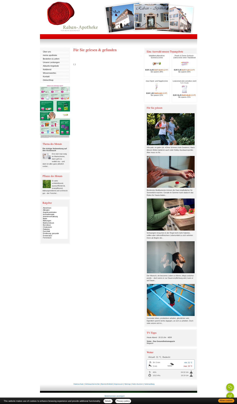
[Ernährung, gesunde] (55, 233)
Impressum (118, 384)
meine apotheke (50, 55)
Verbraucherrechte (92, 384)
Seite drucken (137, 384)
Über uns (47, 52)
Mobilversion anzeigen (115, 396)
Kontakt (46, 76)
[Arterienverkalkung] (55, 216)
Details (108, 401)
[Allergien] (55, 210)
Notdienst (47, 69)
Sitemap (127, 384)
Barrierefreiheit (107, 384)
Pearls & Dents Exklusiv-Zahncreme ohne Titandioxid (184, 64)
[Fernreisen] (55, 238)
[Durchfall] (55, 231)
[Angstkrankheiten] (55, 212)
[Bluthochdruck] (55, 223)
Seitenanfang (149, 384)
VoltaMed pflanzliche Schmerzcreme (156, 64)
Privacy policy (123, 401)
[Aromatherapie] (55, 214)
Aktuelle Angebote (51, 66)
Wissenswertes (49, 73)
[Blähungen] (55, 221)
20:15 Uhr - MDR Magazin (161, 340)
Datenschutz (79, 384)
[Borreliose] (55, 225)
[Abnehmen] (55, 208)
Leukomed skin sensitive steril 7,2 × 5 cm (184, 89)
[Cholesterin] (55, 227)
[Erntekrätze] (55, 236)
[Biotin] (55, 219)
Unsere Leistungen (51, 62)
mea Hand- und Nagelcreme (157, 88)
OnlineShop (48, 80)
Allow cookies (226, 400)
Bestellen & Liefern (51, 59)
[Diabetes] (55, 229)
